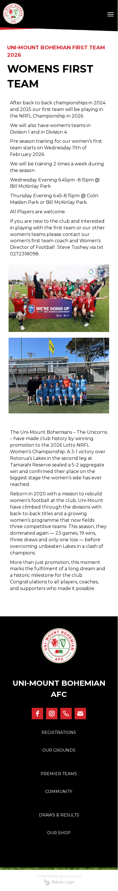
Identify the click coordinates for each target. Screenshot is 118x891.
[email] (80, 713)
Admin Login (62, 882)
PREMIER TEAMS (59, 773)
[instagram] (51, 713)
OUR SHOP (59, 832)
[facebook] (37, 713)
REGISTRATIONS (58, 732)
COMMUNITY (58, 791)
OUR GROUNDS (58, 750)
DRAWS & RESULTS (59, 815)
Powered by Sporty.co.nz (59, 876)
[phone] (66, 713)
